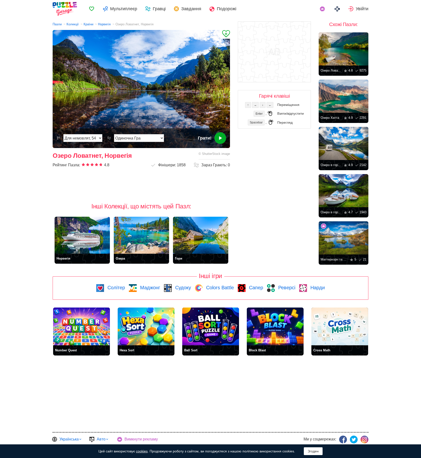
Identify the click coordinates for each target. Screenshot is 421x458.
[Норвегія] (82, 235)
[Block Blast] (275, 326)
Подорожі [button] (226, 8)
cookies (142, 451)
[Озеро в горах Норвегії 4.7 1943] (343, 190)
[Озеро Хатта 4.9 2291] (343, 96)
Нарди (317, 287)
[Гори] (200, 235)
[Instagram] (364, 439)
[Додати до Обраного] (225, 34)
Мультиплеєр (123, 8)
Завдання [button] (191, 8)
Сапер (255, 287)
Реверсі (286, 287)
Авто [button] (101, 439)
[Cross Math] (339, 326)
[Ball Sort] (210, 326)
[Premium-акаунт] (322, 8)
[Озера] (141, 235)
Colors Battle (219, 287)
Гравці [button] (159, 8)
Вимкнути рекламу (141, 439)
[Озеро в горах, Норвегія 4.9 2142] (343, 143)
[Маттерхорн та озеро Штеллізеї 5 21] (343, 237)
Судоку (182, 287)
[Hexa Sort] (146, 326)
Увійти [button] (362, 8)
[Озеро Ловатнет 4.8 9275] (343, 48)
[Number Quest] (81, 326)
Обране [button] (92, 8)
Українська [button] (69, 439)
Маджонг (149, 287)
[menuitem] (91, 8)
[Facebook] (343, 439)
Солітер (115, 287)
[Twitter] (354, 439)
